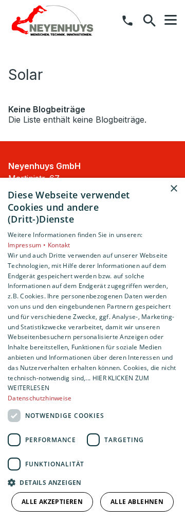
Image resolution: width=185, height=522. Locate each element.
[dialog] (92, 350)
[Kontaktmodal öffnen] (127, 20)
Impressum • (28, 245)
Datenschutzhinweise (40, 398)
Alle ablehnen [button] (136, 501)
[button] (170, 20)
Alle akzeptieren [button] (52, 501)
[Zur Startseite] (52, 20)
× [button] (173, 189)
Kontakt (59, 245)
